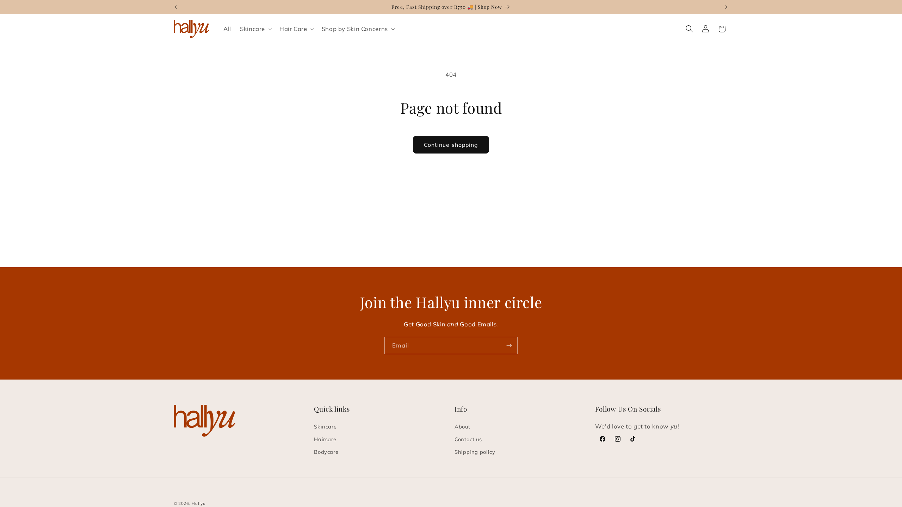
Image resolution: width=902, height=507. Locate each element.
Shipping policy (475, 452)
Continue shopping (451, 144)
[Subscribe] (509, 345)
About (462, 426)
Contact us (468, 439)
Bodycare (326, 452)
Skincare (325, 426)
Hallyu (198, 503)
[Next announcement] (726, 7)
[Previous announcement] (176, 7)
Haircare (325, 439)
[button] (255, 28)
